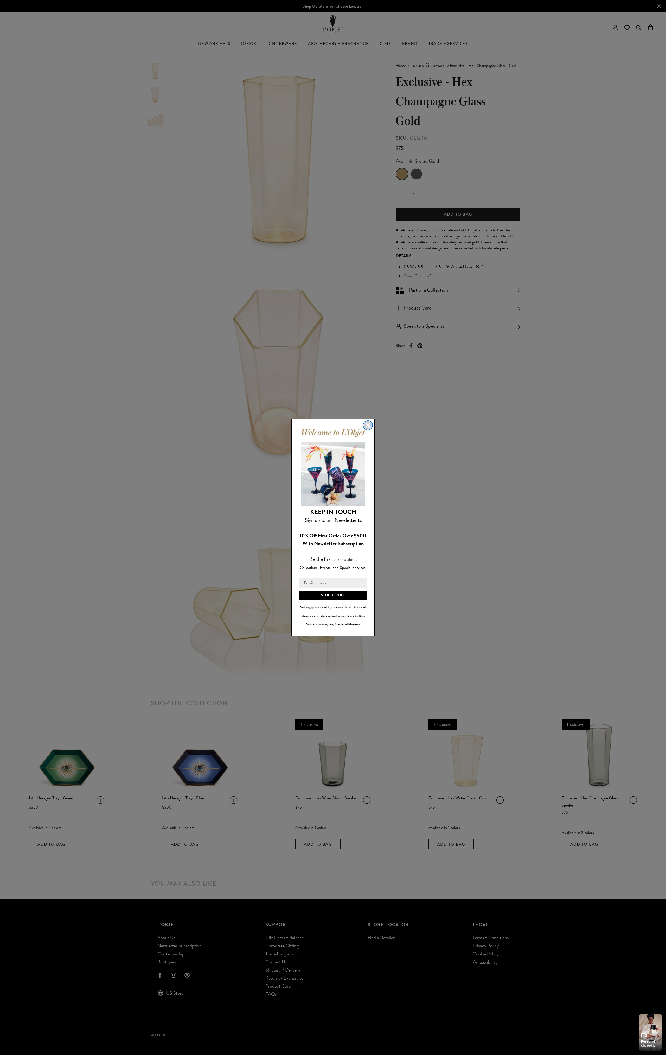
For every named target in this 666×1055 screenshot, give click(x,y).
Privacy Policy (327, 624)
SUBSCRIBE (333, 595)
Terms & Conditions (355, 616)
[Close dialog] (368, 425)
